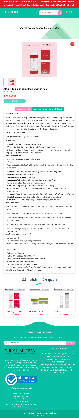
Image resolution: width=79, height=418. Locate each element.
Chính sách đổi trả (21, 399)
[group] (39, 59)
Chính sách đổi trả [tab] (40, 109)
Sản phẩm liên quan (39, 279)
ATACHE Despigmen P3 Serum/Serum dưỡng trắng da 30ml (15, 312)
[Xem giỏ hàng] (69, 12)
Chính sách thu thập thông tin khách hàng (21, 404)
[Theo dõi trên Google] (41, 415)
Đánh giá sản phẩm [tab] (56, 109)
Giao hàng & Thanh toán (21, 396)
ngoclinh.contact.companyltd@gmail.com (60, 365)
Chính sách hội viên (21, 401)
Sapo (55, 413)
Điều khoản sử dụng (21, 407)
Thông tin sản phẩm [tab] (23, 109)
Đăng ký (70, 343)
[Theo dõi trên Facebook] (35, 415)
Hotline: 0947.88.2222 (11, 2)
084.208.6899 (60, 362)
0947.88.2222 (64, 357)
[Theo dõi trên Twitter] (38, 415)
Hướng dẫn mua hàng (21, 393)
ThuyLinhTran (41, 413)
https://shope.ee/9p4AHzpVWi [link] (24, 261)
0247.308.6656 (65, 359)
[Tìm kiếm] (60, 12)
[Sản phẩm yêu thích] (64, 12)
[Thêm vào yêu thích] (72, 44)
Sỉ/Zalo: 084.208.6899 (29, 2)
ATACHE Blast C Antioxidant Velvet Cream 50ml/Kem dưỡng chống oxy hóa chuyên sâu (39, 312)
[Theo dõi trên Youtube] (44, 415)
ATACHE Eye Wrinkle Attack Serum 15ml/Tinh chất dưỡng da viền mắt (64, 312)
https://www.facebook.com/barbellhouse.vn (29, 259)
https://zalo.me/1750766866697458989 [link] (25, 264)
